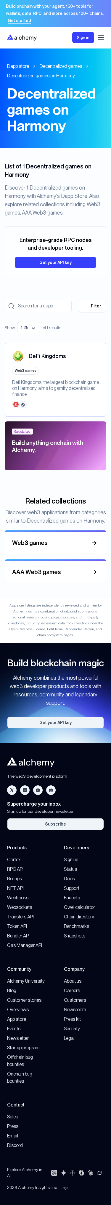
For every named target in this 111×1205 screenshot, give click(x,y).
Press (12, 1126)
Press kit (72, 1019)
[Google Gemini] (63, 1173)
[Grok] (99, 1172)
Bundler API (18, 936)
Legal (69, 1038)
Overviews (18, 1009)
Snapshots (74, 936)
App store (16, 1019)
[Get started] (55, 13)
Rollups (14, 879)
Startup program (23, 1048)
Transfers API (20, 917)
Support (71, 888)
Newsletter (18, 1038)
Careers (72, 990)
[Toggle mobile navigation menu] (101, 37)
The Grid (80, 623)
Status (70, 869)
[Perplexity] (72, 1173)
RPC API (15, 869)
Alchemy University (26, 981)
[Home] (22, 37)
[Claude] (90, 1172)
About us (72, 981)
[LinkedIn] (25, 790)
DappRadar (73, 629)
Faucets (72, 898)
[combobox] (28, 327)
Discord (15, 1145)
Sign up (71, 859)
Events (13, 1028)
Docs (69, 879)
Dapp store (18, 66)
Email (12, 1136)
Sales (12, 1117)
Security (72, 1028)
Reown (88, 629)
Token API (17, 926)
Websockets (19, 907)
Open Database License (27, 629)
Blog (11, 990)
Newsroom (75, 1009)
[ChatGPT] (54, 1173)
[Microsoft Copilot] (81, 1173)
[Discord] (51, 790)
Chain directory (79, 917)
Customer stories (24, 1000)
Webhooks (17, 898)
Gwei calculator (79, 907)
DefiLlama (55, 629)
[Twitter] (12, 790)
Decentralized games (61, 66)
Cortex (14, 859)
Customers (75, 1000)
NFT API (15, 888)
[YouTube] (38, 790)
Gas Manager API (24, 945)
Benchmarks (76, 926)
